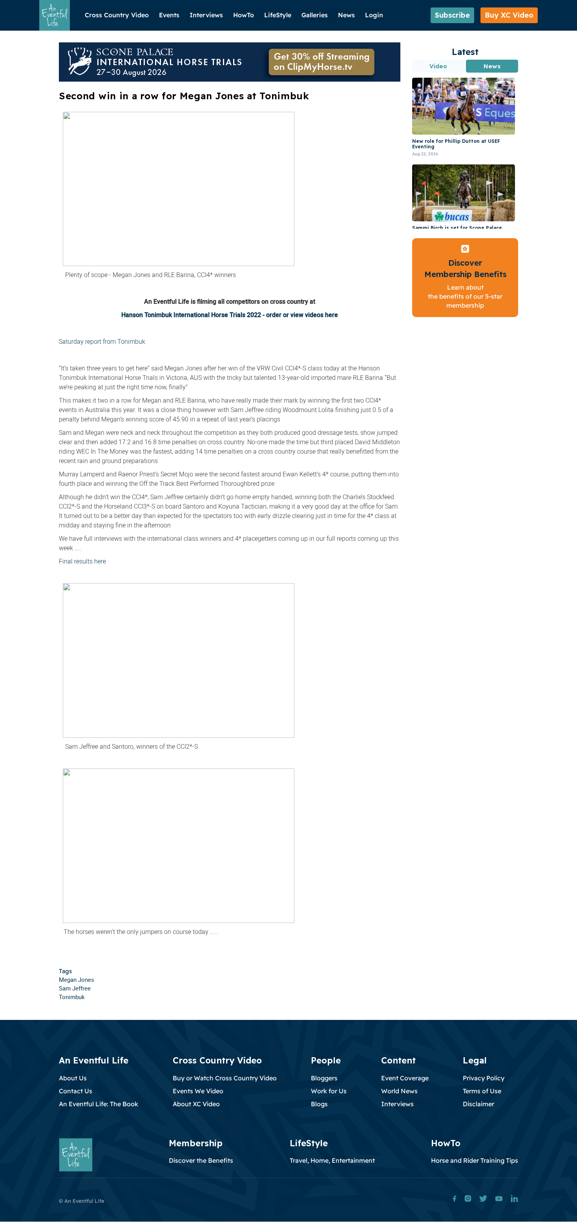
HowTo (243, 15)
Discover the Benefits (201, 1160)
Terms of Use (482, 1091)
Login (374, 15)
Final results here (82, 561)
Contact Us (75, 1091)
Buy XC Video (509, 15)
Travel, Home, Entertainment (332, 1160)
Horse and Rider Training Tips (474, 1160)
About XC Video (196, 1104)
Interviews (206, 15)
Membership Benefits (465, 274)
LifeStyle (277, 15)
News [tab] (492, 66)
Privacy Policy (483, 1078)
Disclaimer (478, 1104)
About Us (73, 1078)
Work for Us (329, 1091)
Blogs (319, 1104)
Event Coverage (405, 1078)
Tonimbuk (72, 997)
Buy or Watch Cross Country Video (225, 1078)
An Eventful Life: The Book (98, 1104)
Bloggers (324, 1078)
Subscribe (452, 15)
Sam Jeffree (75, 988)
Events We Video (198, 1091)
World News (399, 1091)
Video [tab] (438, 66)
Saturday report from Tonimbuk (102, 341)
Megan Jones (76, 979)
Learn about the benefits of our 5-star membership (465, 296)
